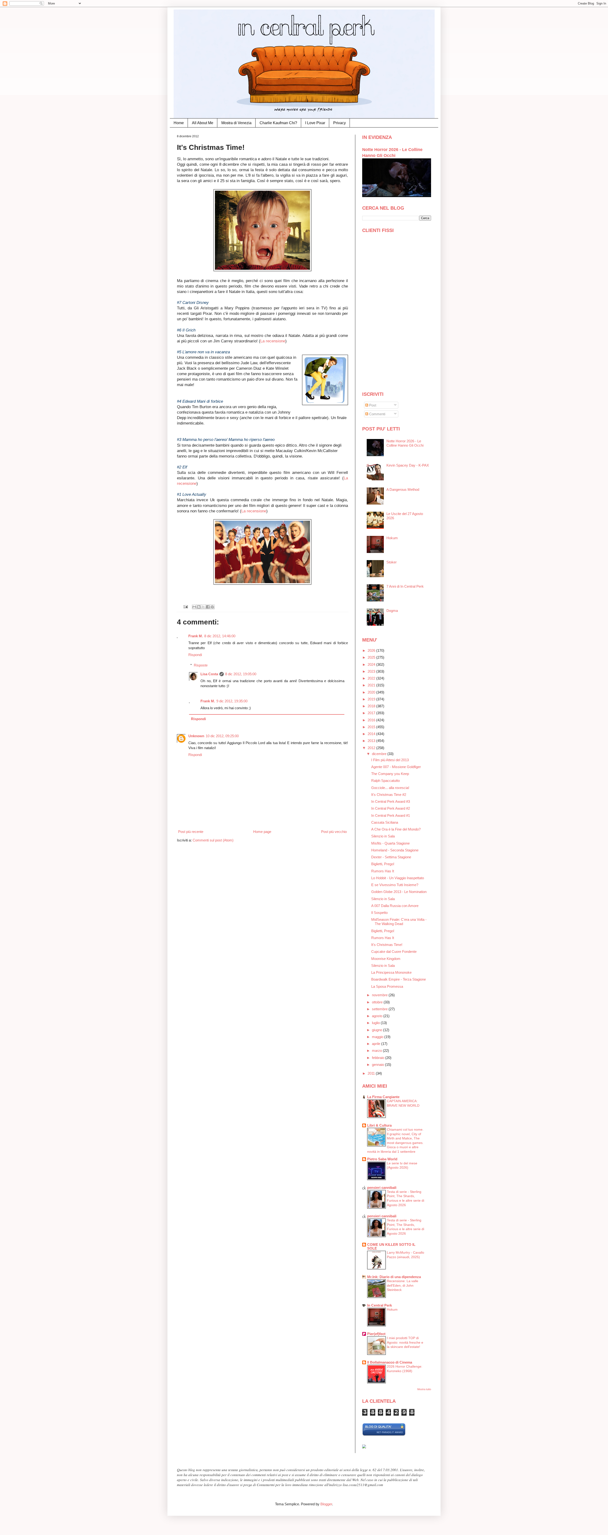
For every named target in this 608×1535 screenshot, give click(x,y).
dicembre (379, 754)
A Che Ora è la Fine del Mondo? (396, 829)
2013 (372, 741)
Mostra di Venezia (236, 123)
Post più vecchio (334, 832)
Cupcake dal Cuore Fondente (394, 951)
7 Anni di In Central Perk (405, 586)
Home (179, 123)
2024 (372, 664)
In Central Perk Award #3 (390, 801)
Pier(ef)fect (376, 1334)
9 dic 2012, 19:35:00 (231, 701)
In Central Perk (379, 1305)
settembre (380, 1009)
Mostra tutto (424, 1389)
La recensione (272, 341)
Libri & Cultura (379, 1125)
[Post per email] (185, 606)
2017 (372, 713)
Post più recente (190, 832)
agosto (377, 1016)
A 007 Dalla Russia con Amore (394, 906)
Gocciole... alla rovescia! (390, 788)
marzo (377, 1051)
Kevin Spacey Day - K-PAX (407, 465)
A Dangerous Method (402, 489)
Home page (262, 832)
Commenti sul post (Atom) (213, 840)
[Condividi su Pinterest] (212, 607)
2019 (372, 699)
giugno (377, 1030)
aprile (376, 1044)
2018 (372, 706)
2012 (372, 748)
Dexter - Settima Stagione (391, 857)
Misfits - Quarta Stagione (390, 843)
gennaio (378, 1065)
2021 (372, 685)
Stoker (391, 562)
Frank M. (195, 636)
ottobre (378, 1002)
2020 (372, 692)
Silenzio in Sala (383, 836)
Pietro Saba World (382, 1159)
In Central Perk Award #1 (390, 815)
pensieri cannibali (381, 1187)
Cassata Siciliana (384, 822)
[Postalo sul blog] (198, 607)
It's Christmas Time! (386, 945)
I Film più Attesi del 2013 (390, 760)
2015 (372, 727)
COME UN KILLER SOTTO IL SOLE (391, 1246)
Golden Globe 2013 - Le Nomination (399, 892)
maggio (378, 1037)
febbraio (378, 1058)
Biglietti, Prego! (382, 864)
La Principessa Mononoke (391, 972)
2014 (372, 734)
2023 (372, 671)
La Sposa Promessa (387, 986)
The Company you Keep (390, 774)
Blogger (326, 1504)
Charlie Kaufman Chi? (278, 123)
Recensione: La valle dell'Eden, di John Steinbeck (402, 1285)
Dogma (392, 611)
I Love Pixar (315, 123)
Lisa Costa (209, 674)
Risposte (201, 665)
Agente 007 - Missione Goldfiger (396, 767)
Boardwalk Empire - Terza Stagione (398, 979)
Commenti (376, 414)
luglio (376, 1023)
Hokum (392, 538)
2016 (372, 720)
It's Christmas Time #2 (388, 795)
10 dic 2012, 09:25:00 (222, 736)
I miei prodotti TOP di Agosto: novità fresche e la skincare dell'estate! (405, 1342)
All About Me (202, 123)
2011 (372, 1073)
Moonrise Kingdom (385, 959)
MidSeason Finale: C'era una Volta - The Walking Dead (399, 921)
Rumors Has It (382, 871)
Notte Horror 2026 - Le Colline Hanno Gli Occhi (404, 443)
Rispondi (195, 655)
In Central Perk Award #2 (390, 808)
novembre (380, 995)
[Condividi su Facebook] (207, 607)
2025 (372, 657)
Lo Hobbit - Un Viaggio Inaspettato (397, 878)
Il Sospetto (379, 913)
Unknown (196, 736)
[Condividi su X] (203, 607)
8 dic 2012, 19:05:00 (240, 674)
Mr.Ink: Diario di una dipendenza (394, 1277)
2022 (372, 678)
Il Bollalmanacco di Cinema (389, 1362)
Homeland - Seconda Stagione (394, 850)
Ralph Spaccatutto (385, 781)
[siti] (384, 1435)
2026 (372, 650)
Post (372, 405)
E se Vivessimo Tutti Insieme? (394, 885)
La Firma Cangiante (383, 1097)
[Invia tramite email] (194, 607)
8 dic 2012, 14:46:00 (219, 636)
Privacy (339, 123)
